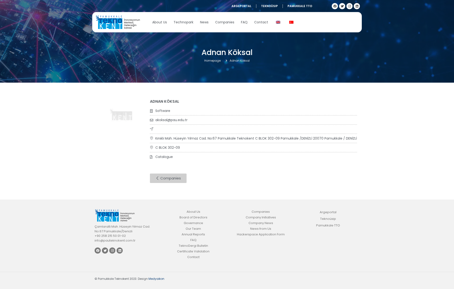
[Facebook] (335, 6)
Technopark (183, 22)
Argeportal (241, 6)
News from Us (260, 228)
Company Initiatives (261, 217)
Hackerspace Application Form (261, 234)
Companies (224, 22)
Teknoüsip (269, 6)
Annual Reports (193, 234)
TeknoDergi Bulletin (193, 245)
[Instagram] (349, 6)
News (204, 22)
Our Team (193, 228)
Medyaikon (156, 279)
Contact (261, 22)
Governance (193, 223)
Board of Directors (193, 217)
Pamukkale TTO (300, 6)
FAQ (244, 22)
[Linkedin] (357, 6)
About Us (159, 22)
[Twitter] (342, 6)
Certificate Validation (193, 251)
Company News (261, 223)
